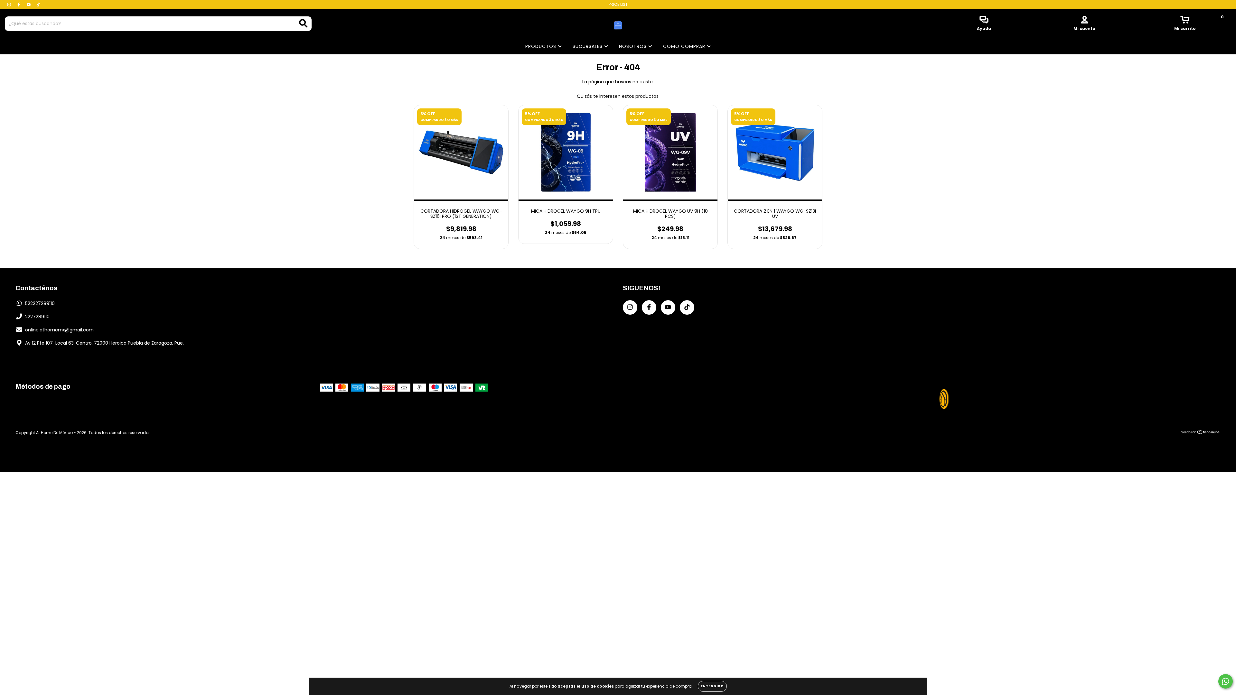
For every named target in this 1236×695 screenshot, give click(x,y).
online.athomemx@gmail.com (59, 330)
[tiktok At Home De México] (38, 4)
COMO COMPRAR (685, 46)
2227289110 (37, 316)
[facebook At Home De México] (19, 4)
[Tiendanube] (1200, 432)
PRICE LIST (618, 4)
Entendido (712, 686)
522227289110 (40, 303)
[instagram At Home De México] (9, 4)
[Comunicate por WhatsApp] (1225, 681)
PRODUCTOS (541, 46)
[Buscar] (303, 23)
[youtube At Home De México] (29, 4)
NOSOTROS (633, 46)
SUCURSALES (588, 46)
